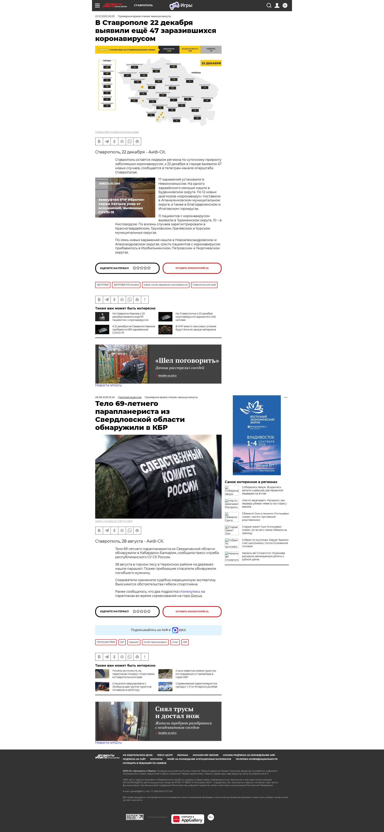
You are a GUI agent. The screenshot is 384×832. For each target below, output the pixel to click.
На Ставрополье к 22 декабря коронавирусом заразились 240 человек (196, 316)
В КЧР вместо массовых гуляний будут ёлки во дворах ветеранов (196, 328)
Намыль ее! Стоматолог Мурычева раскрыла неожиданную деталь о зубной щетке (263, 556)
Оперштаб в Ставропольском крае (117, 131)
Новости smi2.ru (108, 385)
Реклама (182, 755)
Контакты (156, 759)
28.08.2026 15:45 (105, 397)
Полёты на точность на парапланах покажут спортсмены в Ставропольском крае (133, 674)
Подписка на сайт (134, 759)
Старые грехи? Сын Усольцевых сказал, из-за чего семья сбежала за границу (264, 530)
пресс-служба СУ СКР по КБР (113, 521)
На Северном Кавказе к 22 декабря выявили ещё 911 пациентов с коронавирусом (130, 316)
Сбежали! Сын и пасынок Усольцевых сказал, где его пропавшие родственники (265, 516)
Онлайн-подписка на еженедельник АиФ (249, 755)
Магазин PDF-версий (205, 755)
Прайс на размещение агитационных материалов (199, 759)
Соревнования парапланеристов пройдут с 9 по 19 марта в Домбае (196, 685)
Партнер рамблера (157, 817)
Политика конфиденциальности (256, 759)
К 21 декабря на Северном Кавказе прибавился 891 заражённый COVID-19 (133, 329)
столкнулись (189, 591)
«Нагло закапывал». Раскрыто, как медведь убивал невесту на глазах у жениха (264, 503)
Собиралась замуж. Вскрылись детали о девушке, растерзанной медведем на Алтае (262, 490)
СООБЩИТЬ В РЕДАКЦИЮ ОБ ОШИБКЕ (144, 763)
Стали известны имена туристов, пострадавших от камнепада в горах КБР (196, 674)
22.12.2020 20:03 (105, 16)
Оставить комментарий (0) (192, 268)
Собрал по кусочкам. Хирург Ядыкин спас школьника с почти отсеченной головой (265, 543)
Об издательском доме (138, 755)
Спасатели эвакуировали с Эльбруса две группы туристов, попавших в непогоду (132, 686)
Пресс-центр (165, 755)
